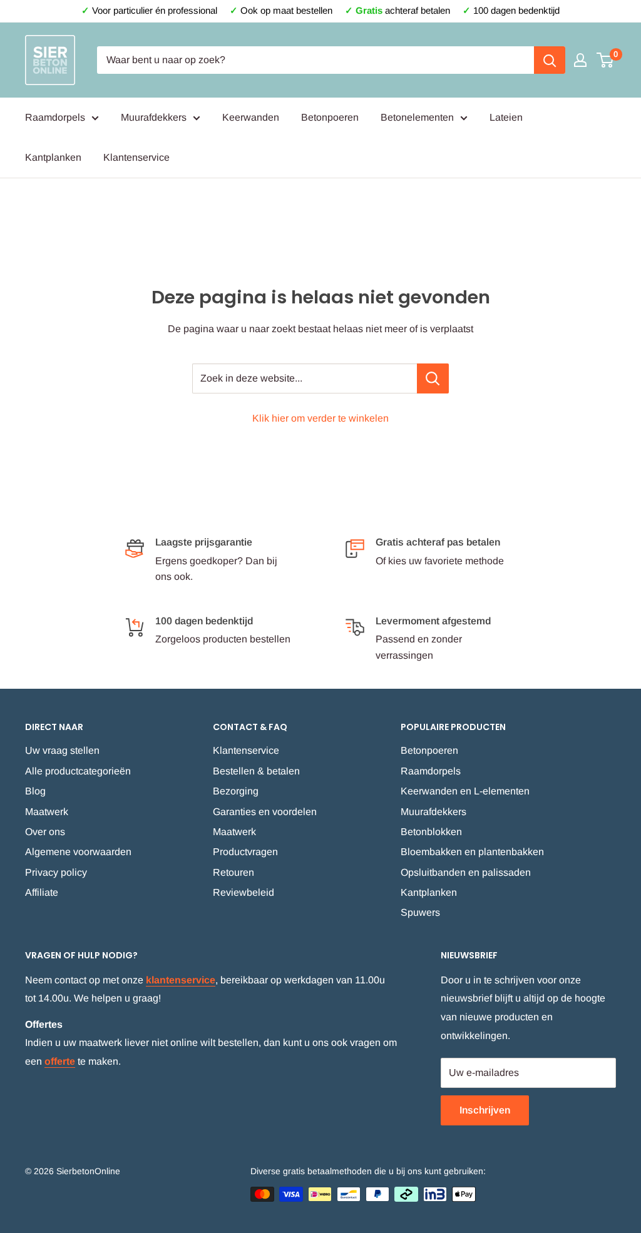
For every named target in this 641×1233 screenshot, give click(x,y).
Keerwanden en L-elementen (465, 791)
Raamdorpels (55, 117)
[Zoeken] (549, 60)
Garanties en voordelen (265, 811)
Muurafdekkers (154, 117)
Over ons (45, 831)
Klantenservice (136, 157)
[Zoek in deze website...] (433, 378)
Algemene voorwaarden (78, 851)
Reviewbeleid (243, 892)
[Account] (580, 60)
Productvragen (245, 851)
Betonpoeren (330, 117)
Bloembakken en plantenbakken (472, 851)
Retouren (233, 872)
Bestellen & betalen (256, 771)
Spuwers (420, 912)
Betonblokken (431, 831)
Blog (35, 791)
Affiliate (41, 892)
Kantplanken (53, 157)
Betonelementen (417, 117)
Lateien (506, 117)
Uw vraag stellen (62, 750)
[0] (605, 60)
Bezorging (236, 791)
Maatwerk (46, 811)
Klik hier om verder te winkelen (320, 418)
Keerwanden (250, 117)
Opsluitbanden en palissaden (466, 872)
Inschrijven (484, 1110)
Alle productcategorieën (78, 771)
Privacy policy (56, 872)
